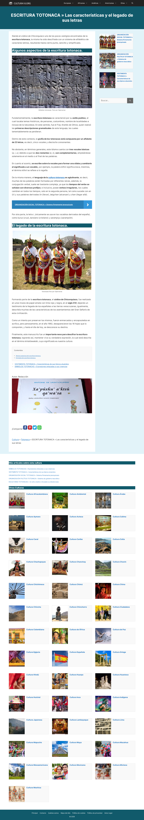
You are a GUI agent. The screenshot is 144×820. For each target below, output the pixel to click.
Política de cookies (78, 813)
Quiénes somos (53, 813)
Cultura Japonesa (34, 720)
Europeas (67, 3)
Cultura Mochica (33, 788)
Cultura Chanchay (78, 562)
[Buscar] (130, 100)
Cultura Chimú (76, 584)
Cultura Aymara (33, 517)
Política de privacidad (94, 813)
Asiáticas (95, 3)
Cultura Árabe (119, 494)
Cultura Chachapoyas (36, 562)
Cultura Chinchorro (78, 607)
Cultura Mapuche (34, 742)
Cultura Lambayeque (79, 720)
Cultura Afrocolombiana (37, 494)
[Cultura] (20, 3)
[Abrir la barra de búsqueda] (132, 3)
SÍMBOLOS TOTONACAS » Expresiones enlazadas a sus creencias (41, 366)
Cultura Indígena (120, 697)
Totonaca (25, 439)
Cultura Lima (118, 720)
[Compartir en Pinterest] (30, 429)
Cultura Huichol (33, 697)
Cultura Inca (75, 697)
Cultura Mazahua (120, 742)
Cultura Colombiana (35, 630)
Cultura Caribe (76, 539)
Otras (123, 3)
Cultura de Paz (119, 630)
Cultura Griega (119, 652)
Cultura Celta (119, 539)
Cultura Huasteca (121, 675)
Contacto (43, 813)
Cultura (15, 439)
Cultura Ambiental (78, 494)
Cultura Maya (76, 742)
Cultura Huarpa (76, 675)
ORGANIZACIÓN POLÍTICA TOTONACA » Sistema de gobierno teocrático (125, 57)
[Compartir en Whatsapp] (39, 429)
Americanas (109, 3)
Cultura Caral (32, 539)
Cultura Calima (119, 517)
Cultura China (119, 584)
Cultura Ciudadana (121, 607)
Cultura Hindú (32, 675)
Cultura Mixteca (120, 765)
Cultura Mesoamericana (37, 765)
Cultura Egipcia (33, 652)
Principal (35, 813)
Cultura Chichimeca (35, 584)
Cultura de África (77, 630)
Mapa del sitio (65, 813)
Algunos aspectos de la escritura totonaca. (28, 356)
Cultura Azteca (76, 517)
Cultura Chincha (33, 607)
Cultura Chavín (119, 562)
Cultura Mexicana (77, 765)
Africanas (81, 3)
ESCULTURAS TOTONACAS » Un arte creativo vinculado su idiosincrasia (34, 482)
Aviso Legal (108, 813)
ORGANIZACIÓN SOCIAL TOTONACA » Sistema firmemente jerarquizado (125, 38)
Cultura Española (77, 652)
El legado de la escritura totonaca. (26, 358)
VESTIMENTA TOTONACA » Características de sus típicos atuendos (42, 364)
